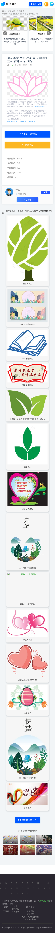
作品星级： (12, 158)
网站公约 (30, 914)
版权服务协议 (12, 121)
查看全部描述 (40, 107)
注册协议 (30, 911)
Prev (5, 33)
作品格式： (12, 163)
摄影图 (44, 842)
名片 (27, 842)
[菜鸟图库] (9, 4)
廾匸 (12, 65)
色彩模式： (12, 168)
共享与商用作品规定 (30, 917)
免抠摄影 (20, 11)
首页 (4, 11)
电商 (10, 853)
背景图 (27, 853)
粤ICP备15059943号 (31, 928)
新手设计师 (44, 901)
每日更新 (15, 912)
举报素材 (32, 121)
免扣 (10, 842)
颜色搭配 (15, 909)
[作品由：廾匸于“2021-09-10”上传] (9, 192)
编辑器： (11, 177)
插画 (44, 853)
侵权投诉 (23, 121)
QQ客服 (6, 911)
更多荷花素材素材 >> (27, 820)
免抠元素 (11, 11)
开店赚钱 (27, 200)
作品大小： (12, 173)
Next (49, 33)
